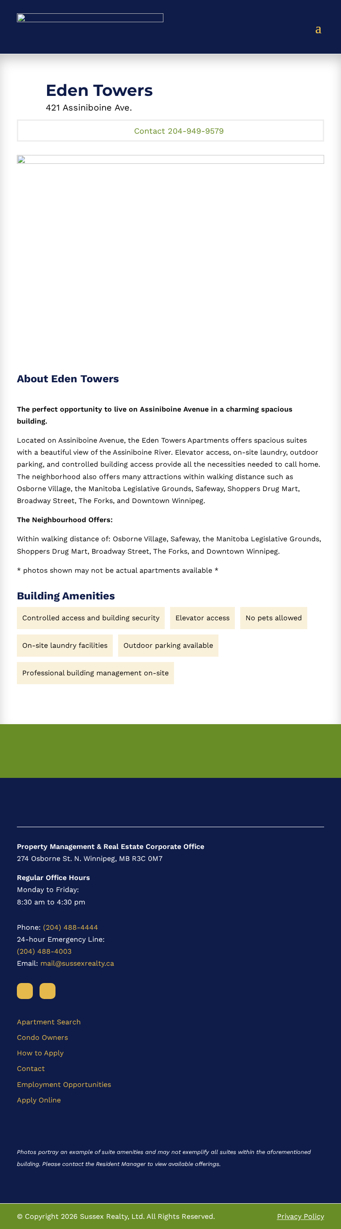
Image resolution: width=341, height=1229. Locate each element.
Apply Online (39, 1100)
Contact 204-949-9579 (179, 130)
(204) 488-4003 (44, 951)
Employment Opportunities (64, 1084)
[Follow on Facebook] (25, 991)
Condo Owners (42, 1037)
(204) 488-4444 (70, 927)
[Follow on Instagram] (48, 991)
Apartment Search (49, 1022)
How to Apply (40, 1053)
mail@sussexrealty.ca (77, 963)
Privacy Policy (300, 1216)
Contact (31, 1068)
